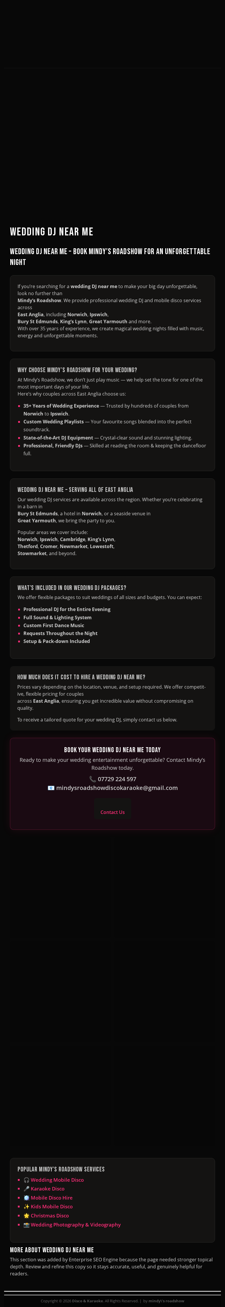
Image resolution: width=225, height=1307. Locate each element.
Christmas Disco (50, 1215)
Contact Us (112, 812)
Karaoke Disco (47, 1188)
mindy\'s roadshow (166, 1300)
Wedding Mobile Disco (57, 1179)
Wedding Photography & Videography (76, 1224)
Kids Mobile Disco (52, 1206)
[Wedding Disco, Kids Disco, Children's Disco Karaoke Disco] (112, 51)
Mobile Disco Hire (52, 1197)
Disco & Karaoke (87, 1300)
